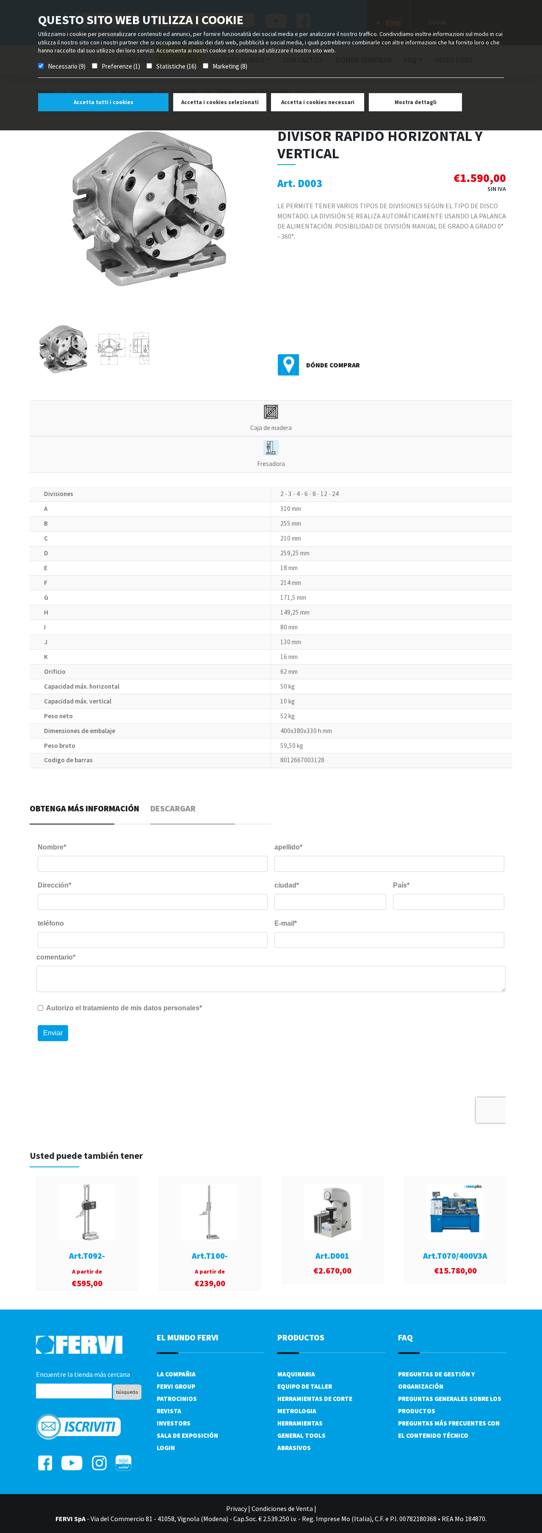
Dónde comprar (333, 365)
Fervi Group (176, 1386)
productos (300, 1337)
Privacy (236, 1508)
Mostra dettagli (416, 102)
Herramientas (300, 1423)
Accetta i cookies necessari (317, 102)
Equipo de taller (304, 1386)
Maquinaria (296, 1374)
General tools (301, 1435)
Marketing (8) (230, 66)
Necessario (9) (67, 66)
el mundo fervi (187, 1337)
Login (166, 1448)
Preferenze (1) (121, 66)
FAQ (405, 1337)
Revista (169, 1411)
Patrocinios (177, 1399)
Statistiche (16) (176, 66)
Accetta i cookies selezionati (220, 102)
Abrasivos (294, 1448)
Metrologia (296, 1411)
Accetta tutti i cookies (103, 102)
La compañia (176, 1374)
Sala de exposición (187, 1435)
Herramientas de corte (314, 1399)
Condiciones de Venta (282, 1508)
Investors (174, 1423)
